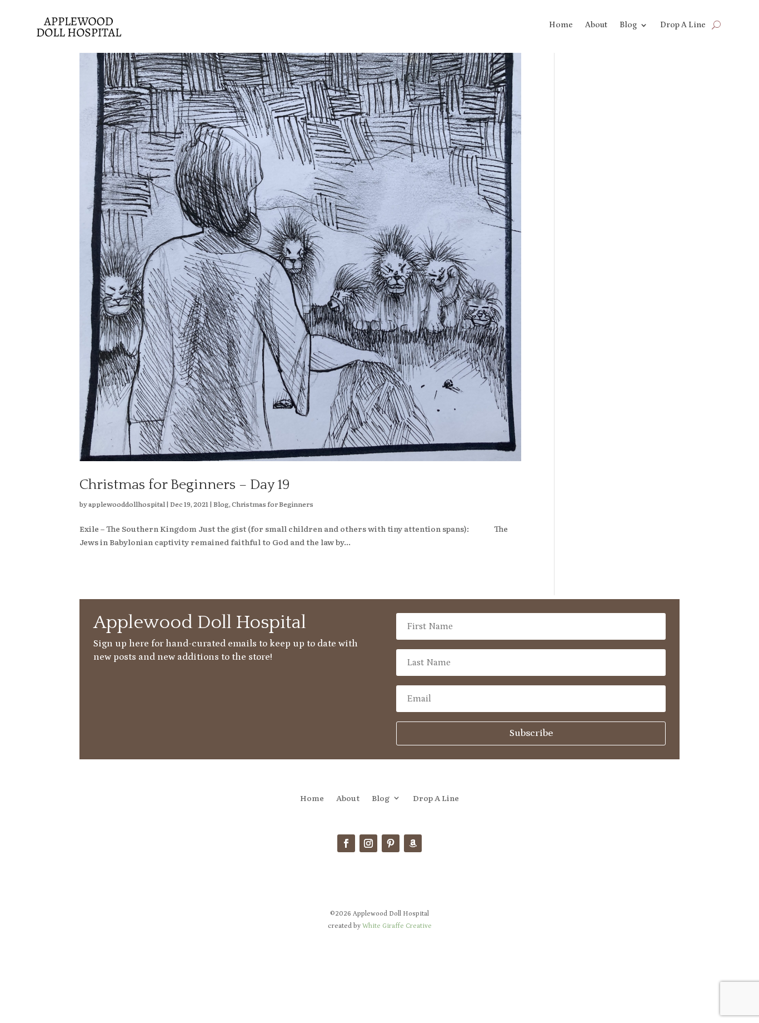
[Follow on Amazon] (413, 843)
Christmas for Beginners (272, 504)
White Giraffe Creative (397, 926)
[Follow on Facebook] (346, 843)
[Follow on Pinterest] (391, 843)
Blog (628, 25)
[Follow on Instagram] (368, 843)
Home (561, 25)
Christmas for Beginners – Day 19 (184, 485)
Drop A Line (683, 25)
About (596, 25)
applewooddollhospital (126, 504)
